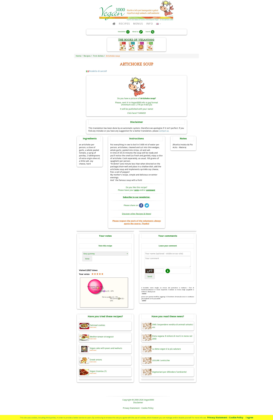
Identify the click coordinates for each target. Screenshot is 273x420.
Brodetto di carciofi (97, 71)
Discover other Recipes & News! (136, 213)
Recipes (124, 23)
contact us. (164, 131)
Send (149, 276)
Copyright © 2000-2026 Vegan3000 (138, 399)
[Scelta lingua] (158, 23)
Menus (138, 23)
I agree (249, 417)
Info (149, 23)
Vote (87, 258)
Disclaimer (138, 402)
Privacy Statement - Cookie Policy (225, 417)
